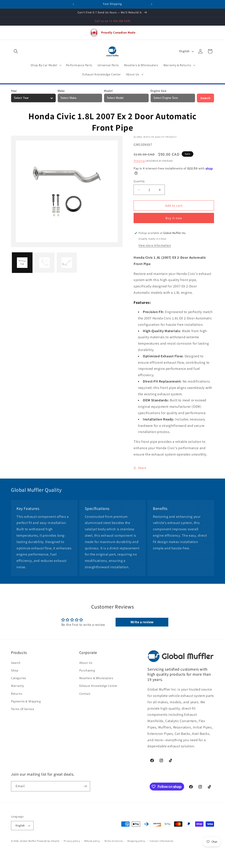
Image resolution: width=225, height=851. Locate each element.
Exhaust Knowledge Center (98, 686)
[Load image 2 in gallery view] (44, 263)
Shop (14, 670)
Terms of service (113, 840)
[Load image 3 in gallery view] (67, 263)
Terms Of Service (22, 709)
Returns (16, 694)
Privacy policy (72, 840)
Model (108, 91)
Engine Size (159, 91)
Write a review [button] (142, 622)
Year (14, 91)
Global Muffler (28, 840)
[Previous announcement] (73, 4)
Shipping (139, 160)
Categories (18, 678)
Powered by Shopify (48, 840)
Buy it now (173, 218)
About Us (86, 663)
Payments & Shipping (26, 701)
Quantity (139, 181)
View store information (154, 245)
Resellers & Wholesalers (96, 678)
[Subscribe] (85, 786)
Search (205, 98)
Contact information (161, 840)
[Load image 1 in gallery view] (22, 263)
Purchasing (87, 670)
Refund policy (92, 840)
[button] (16, 51)
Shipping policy (136, 840)
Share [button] (142, 468)
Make (61, 91)
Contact (85, 694)
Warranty (17, 686)
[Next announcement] (151, 4)
